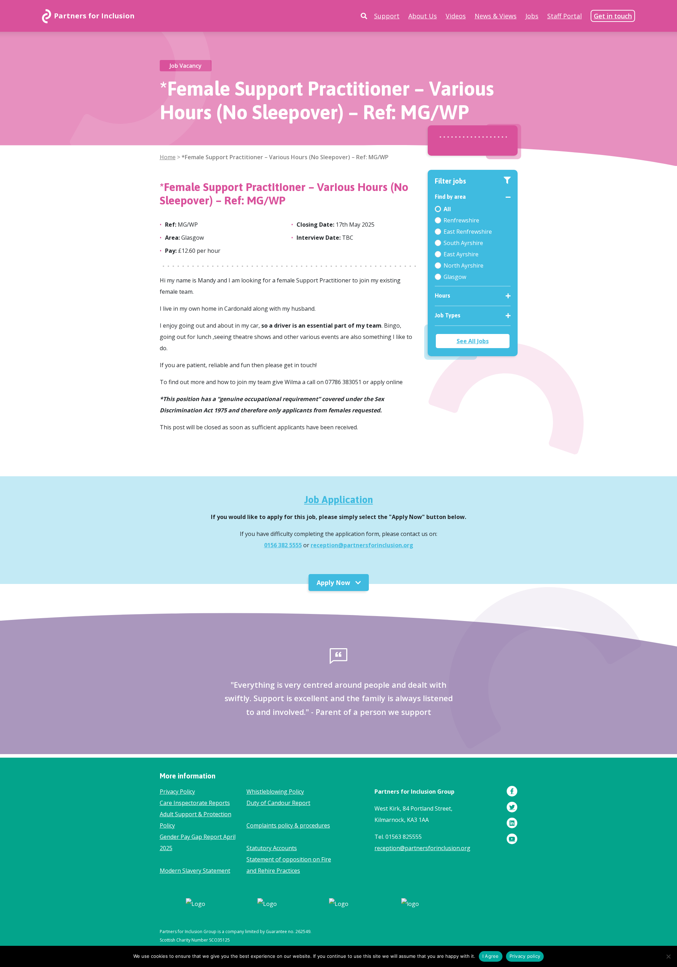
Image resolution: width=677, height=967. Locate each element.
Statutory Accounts (271, 848)
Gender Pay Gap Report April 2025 (198, 842)
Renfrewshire (461, 220)
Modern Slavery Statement (195, 871)
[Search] (364, 16)
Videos (456, 16)
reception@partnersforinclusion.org (362, 545)
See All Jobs (473, 341)
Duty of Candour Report (278, 803)
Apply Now (334, 582)
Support (387, 16)
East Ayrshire (461, 254)
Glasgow (455, 277)
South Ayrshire (463, 243)
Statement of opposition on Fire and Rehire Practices (288, 865)
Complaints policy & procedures (288, 825)
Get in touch (613, 16)
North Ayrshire (463, 265)
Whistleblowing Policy (275, 791)
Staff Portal (564, 16)
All (447, 209)
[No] (668, 956)
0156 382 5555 (283, 545)
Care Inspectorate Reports (195, 803)
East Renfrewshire (468, 231)
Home (168, 157)
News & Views (496, 16)
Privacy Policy (177, 791)
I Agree (490, 956)
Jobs (531, 16)
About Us (422, 16)
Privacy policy (525, 956)
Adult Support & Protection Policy (195, 819)
